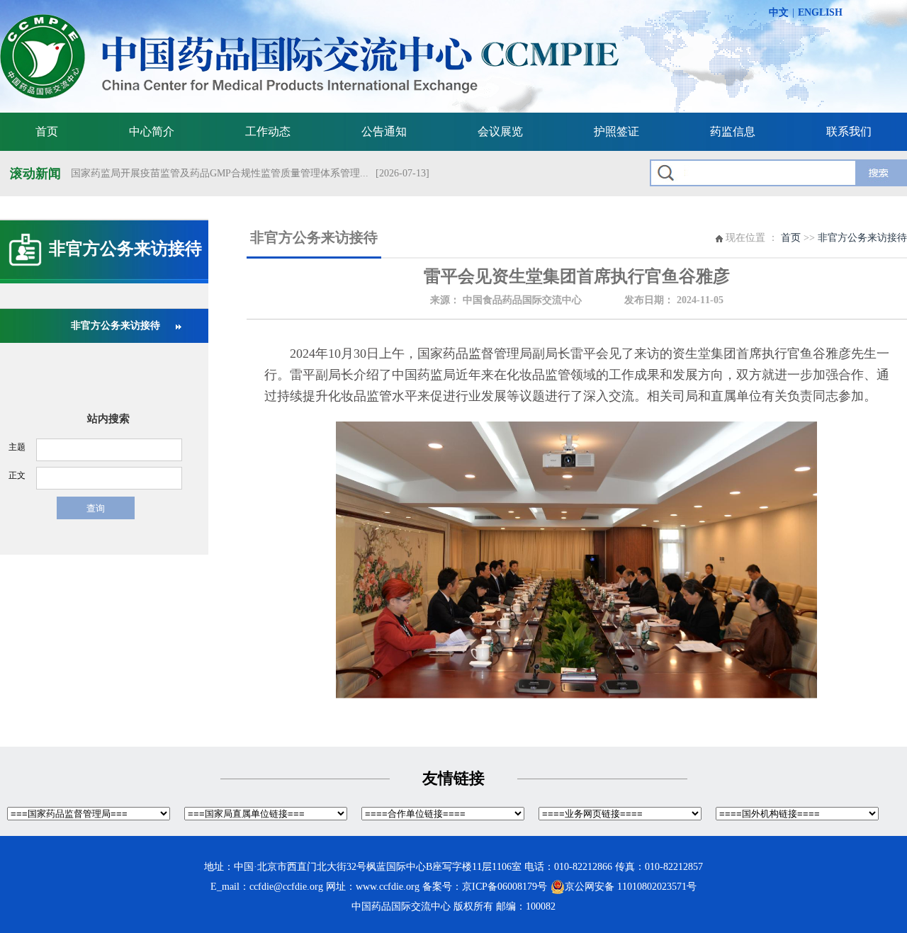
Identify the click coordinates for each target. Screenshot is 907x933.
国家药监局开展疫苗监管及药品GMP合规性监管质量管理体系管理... (219, 173)
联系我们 (849, 131)
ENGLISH (820, 12)
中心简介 (151, 131)
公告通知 (384, 131)
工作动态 (268, 131)
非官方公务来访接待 (115, 325)
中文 (779, 12)
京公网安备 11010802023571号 (631, 886)
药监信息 (732, 131)
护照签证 (616, 131)
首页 (46, 131)
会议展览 (500, 131)
